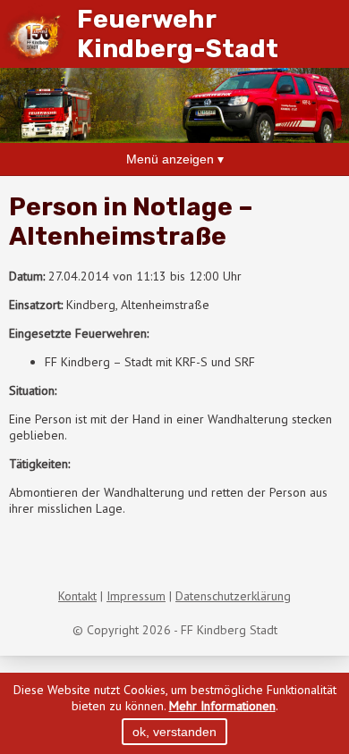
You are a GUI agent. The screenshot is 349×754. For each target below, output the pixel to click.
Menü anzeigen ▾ (175, 159)
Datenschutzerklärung (233, 596)
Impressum (136, 596)
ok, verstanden (174, 732)
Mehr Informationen (222, 706)
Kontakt (77, 596)
